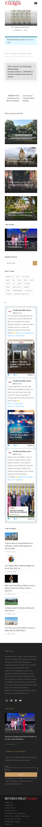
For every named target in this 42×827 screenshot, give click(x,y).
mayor (20, 283)
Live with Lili (29, 290)
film (13, 280)
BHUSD (7, 280)
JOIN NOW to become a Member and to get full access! (20, 74)
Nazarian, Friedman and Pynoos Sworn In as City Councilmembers (18, 244)
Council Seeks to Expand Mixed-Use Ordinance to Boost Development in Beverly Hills (19, 546)
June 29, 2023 (11, 571)
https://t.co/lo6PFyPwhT (16, 406)
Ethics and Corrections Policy (17, 816)
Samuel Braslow (21, 27)
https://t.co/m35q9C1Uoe (25, 333)
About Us (8, 802)
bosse (25, 280)
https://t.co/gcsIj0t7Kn (15, 403)
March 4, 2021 (21, 30)
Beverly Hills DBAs (12, 821)
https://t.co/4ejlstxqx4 (15, 480)
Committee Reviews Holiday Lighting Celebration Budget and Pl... (20, 184)
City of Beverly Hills (18, 20)
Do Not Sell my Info (13, 819)
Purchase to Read (14, 72)
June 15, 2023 (10, 594)
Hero (17, 276)
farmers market (17, 290)
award (8, 287)
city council (25, 276)
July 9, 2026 (10, 744)
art (14, 283)
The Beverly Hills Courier (22, 311)
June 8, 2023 (10, 614)
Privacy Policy (11, 811)
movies (8, 283)
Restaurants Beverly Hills (21, 294)
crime (31, 280)
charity (8, 290)
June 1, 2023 (10, 634)
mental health (17, 287)
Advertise (9, 805)
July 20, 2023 (10, 552)
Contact (8, 824)
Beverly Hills (9, 276)
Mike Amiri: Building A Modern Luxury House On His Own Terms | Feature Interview (20, 588)
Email (7, 766)
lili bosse (27, 283)
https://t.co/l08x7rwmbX (16, 336)
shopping (8, 294)
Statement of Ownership (15, 813)
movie (19, 280)
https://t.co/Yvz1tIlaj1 (25, 477)
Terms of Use (10, 808)
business (26, 287)
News (31, 20)
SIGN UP (21, 774)
